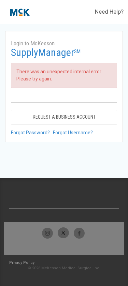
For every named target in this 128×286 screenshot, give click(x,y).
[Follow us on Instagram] (47, 233)
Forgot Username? (73, 132)
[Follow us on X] (63, 233)
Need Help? (109, 11)
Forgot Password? (30, 132)
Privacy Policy (21, 262)
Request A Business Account (64, 117)
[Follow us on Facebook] (79, 233)
